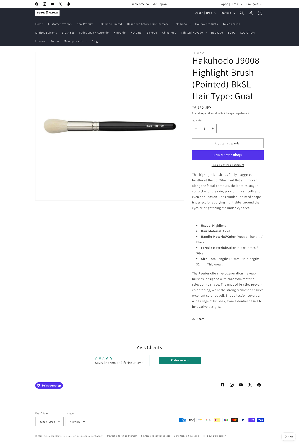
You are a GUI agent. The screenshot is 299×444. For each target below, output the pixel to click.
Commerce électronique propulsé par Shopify (79, 435)
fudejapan (49, 435)
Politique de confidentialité (155, 435)
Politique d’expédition (214, 435)
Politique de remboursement (122, 435)
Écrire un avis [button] (180, 360)
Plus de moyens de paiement (228, 164)
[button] (182, 24)
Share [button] (200, 319)
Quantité (197, 120)
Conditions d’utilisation (186, 435)
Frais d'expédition (202, 113)
